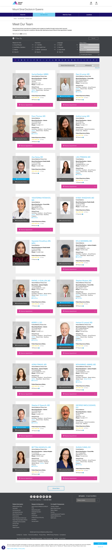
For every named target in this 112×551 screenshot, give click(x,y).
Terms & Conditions (33, 534)
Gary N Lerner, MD (83, 74)
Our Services (21, 18)
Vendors (56, 538)
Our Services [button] (44, 14)
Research (34, 513)
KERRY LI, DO (37, 323)
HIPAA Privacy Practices (53, 534)
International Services (18, 512)
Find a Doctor (16, 516)
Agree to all (100, 543)
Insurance (34, 519)
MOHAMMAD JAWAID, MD (86, 365)
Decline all (100, 546)
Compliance (63, 534)
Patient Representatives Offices (20, 520)
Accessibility (62, 538)
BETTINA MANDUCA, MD (41, 447)
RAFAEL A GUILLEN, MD (41, 281)
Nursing (52, 512)
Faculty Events (35, 521)
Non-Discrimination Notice (23, 538)
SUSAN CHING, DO (83, 447)
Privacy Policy (42, 534)
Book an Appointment (26, 105)
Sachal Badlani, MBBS (40, 74)
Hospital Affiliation (84, 44)
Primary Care (29, 18)
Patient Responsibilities (36, 538)
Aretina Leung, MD (83, 116)
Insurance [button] (37, 42)
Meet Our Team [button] (67, 14)
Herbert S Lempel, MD (84, 323)
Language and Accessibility (19, 521)
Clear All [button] (93, 38)
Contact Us (19, 534)
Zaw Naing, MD (37, 157)
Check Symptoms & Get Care (19, 518)
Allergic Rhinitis (43, 295)
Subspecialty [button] (83, 52)
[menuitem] (89, 45)
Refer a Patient (54, 510)
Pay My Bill (15, 508)
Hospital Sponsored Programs (58, 514)
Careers (25, 534)
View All (16, 52)
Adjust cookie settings (12, 548)
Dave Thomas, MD (38, 116)
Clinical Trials (16, 523)
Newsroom (15, 525)
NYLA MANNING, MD (84, 241)
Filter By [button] (18, 38)
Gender (82, 47)
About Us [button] (22, 14)
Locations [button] (89, 14)
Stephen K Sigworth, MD (41, 405)
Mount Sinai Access (17, 514)
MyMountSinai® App (17, 506)
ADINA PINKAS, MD (39, 365)
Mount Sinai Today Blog (35, 500)
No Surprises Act (17, 510)
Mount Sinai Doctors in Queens (28, 9)
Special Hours (83, 49)
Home (15, 18)
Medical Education (36, 510)
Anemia (33, 296)
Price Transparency (48, 538)
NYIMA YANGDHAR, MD (85, 198)
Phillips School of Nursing (38, 517)
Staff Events (53, 518)
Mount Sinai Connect (56, 508)
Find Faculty (34, 515)
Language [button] (60, 42)
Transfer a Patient (55, 506)
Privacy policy (21, 548)
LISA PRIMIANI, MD (83, 157)
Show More (56, 488)
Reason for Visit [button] (17, 42)
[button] (98, 51)
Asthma (33, 90)
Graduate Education (36, 511)
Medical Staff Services (56, 516)
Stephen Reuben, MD (84, 281)
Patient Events (16, 527)
